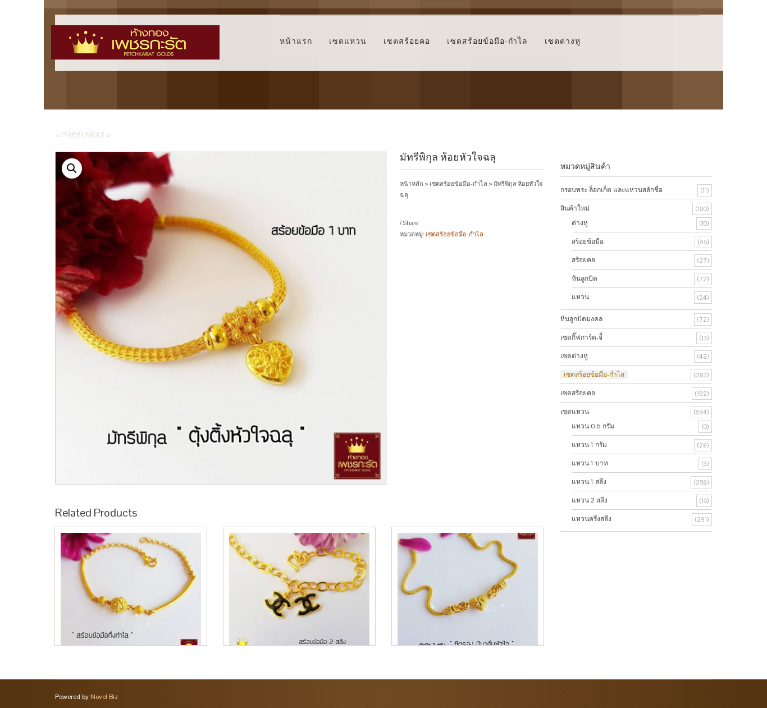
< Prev (67, 135)
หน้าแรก (296, 41)
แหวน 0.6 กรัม (593, 426)
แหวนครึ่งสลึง (591, 518)
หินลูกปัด (584, 278)
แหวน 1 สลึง (589, 481)
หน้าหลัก (411, 184)
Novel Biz (104, 696)
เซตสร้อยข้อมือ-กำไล (487, 41)
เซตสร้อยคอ (406, 41)
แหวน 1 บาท (590, 463)
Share (410, 223)
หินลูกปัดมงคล (581, 318)
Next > (98, 135)
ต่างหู (580, 222)
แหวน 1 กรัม (589, 444)
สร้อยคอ (583, 259)
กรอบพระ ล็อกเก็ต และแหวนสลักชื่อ (611, 189)
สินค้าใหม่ (575, 208)
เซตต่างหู (563, 41)
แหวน (580, 297)
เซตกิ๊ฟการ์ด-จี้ (581, 337)
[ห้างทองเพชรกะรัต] (135, 37)
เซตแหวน (348, 41)
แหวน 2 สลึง (590, 500)
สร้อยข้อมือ (588, 241)
